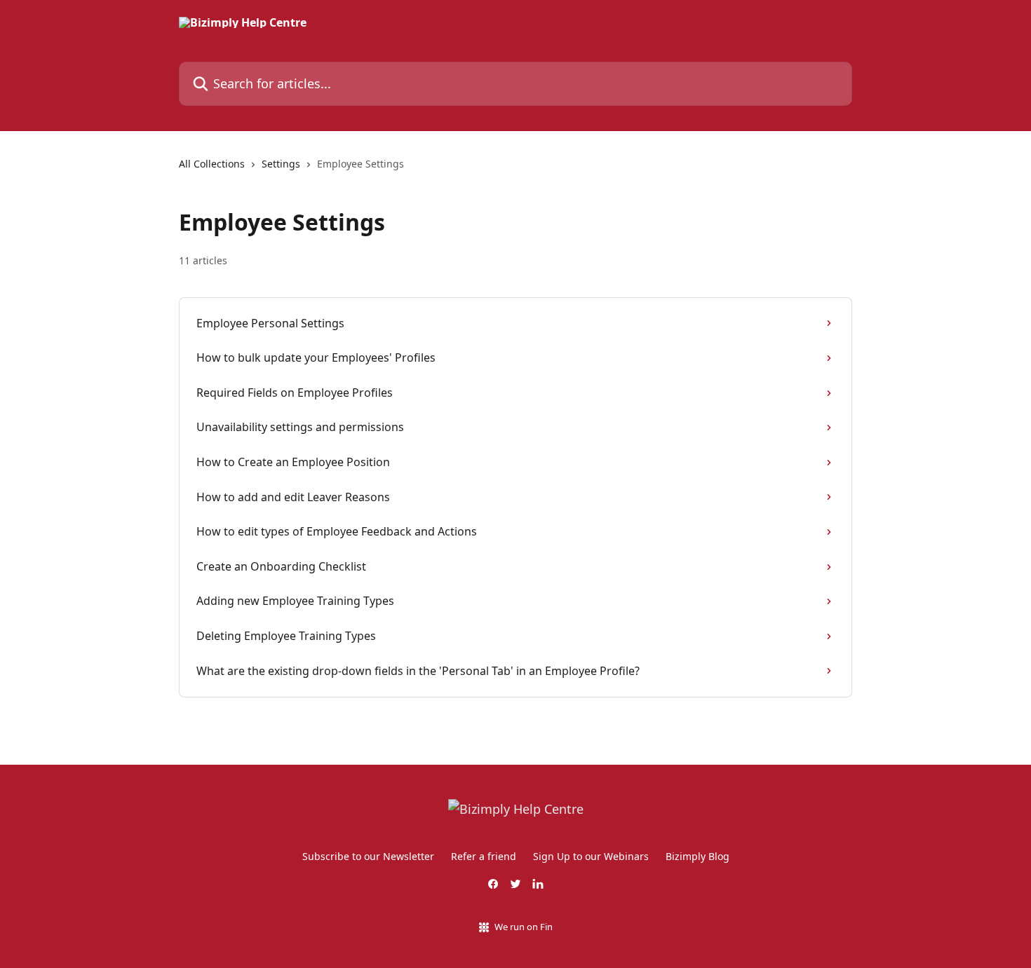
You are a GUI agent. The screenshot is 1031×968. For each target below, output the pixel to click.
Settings (281, 163)
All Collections (212, 163)
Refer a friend (483, 856)
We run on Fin (523, 926)
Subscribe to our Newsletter (368, 856)
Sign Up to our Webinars (591, 856)
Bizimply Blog (697, 856)
